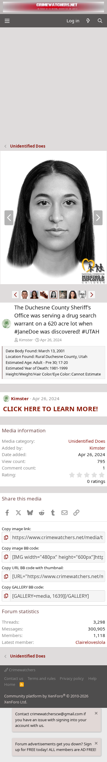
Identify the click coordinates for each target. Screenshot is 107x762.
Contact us (13, 678)
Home (9, 684)
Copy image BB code (20, 548)
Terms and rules (42, 678)
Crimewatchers (21, 669)
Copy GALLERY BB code (22, 587)
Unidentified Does (86, 441)
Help (92, 678)
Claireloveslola (90, 642)
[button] (15, 294)
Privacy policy (72, 678)
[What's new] (88, 20)
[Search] (100, 20)
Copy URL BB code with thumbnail (32, 567)
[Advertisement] (53, 83)
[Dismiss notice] (95, 714)
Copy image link (16, 528)
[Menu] (7, 20)
